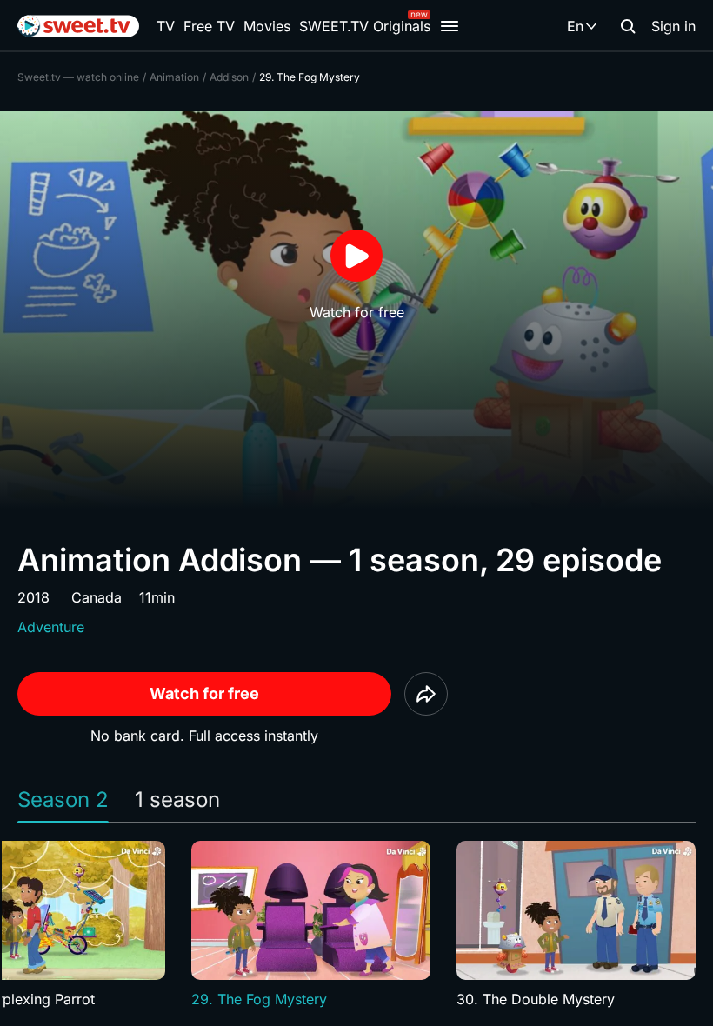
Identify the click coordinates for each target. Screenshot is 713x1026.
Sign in (673, 26)
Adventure (50, 627)
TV (166, 26)
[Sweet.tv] (78, 26)
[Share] (426, 694)
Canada (96, 597)
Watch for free (204, 693)
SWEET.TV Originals (364, 26)
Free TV (209, 26)
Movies (266, 26)
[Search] (627, 26)
